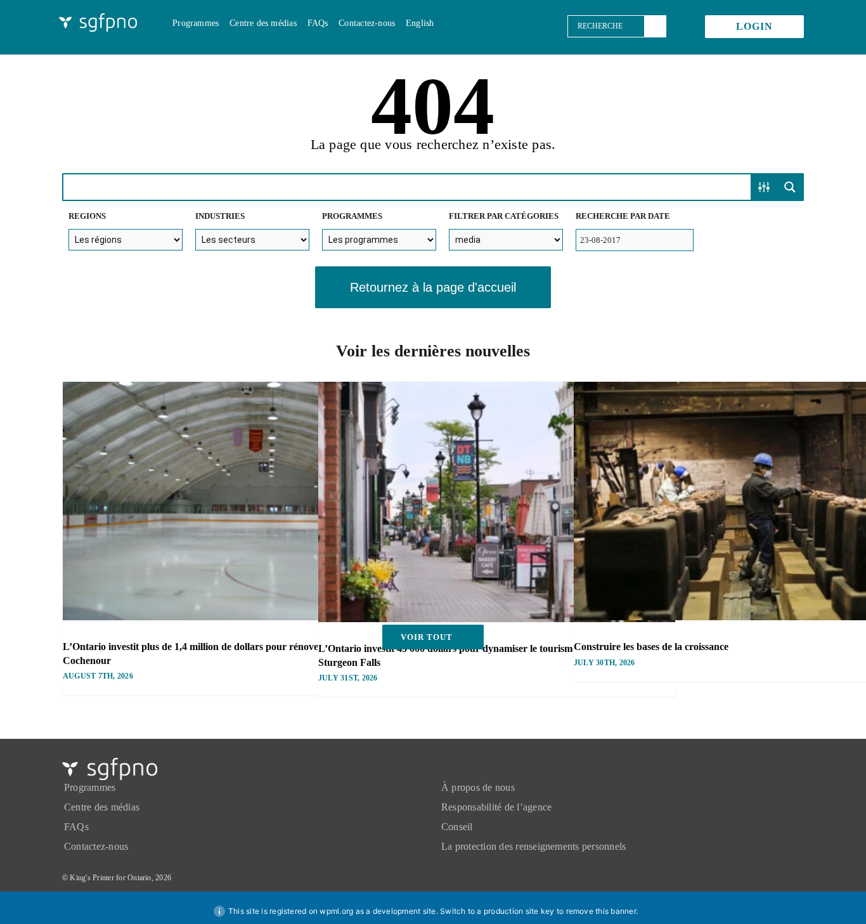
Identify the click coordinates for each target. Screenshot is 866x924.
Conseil (457, 826)
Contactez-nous (96, 846)
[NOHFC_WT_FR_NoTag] (98, 18)
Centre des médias (101, 807)
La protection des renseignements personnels (533, 846)
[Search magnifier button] (790, 187)
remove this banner (601, 911)
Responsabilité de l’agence (496, 807)
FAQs (76, 826)
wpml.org (336, 911)
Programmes (89, 787)
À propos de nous (478, 787)
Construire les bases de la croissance (651, 646)
